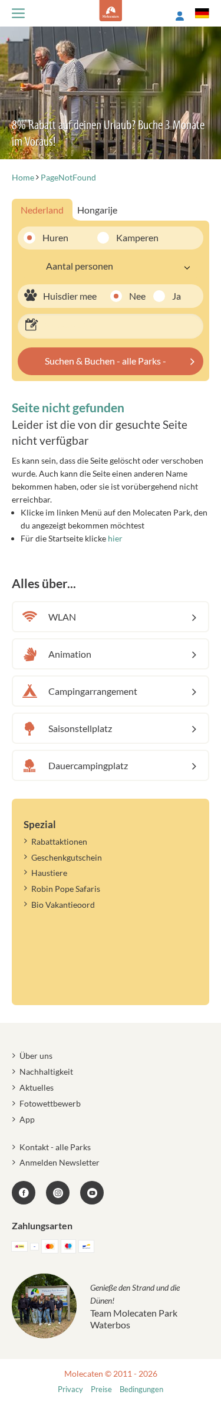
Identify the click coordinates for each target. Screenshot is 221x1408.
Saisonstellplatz (80, 728)
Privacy (70, 1389)
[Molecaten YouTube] (92, 1192)
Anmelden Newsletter (59, 1162)
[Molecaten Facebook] (23, 1192)
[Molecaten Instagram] (58, 1192)
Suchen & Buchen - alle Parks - (105, 360)
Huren (55, 237)
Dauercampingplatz (88, 765)
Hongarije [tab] (97, 209)
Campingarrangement (92, 691)
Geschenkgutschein (66, 857)
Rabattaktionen (59, 841)
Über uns (35, 1056)
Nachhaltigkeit (46, 1071)
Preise (101, 1389)
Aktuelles (36, 1087)
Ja (176, 295)
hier (115, 538)
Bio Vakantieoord (63, 905)
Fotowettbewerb (50, 1103)
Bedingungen (141, 1389)
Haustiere (49, 873)
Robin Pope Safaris (65, 889)
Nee (137, 295)
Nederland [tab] (42, 209)
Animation (69, 653)
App (27, 1119)
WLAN (62, 616)
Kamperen (129, 237)
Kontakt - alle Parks (55, 1147)
